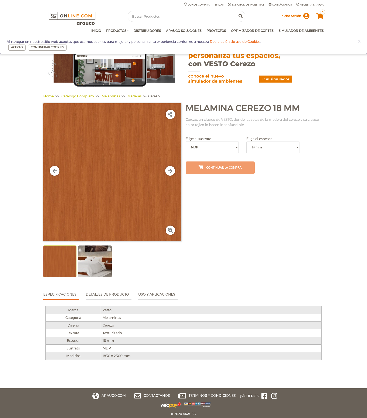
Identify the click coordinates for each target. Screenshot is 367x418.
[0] (319, 17)
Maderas (134, 96)
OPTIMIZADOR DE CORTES (252, 31)
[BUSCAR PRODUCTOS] (240, 16)
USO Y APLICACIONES (156, 294)
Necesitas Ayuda (311, 4)
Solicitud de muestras (247, 4)
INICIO (96, 31)
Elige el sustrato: (199, 139)
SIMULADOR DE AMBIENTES (301, 31)
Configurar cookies (47, 47)
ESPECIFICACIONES (59, 294)
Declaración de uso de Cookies (235, 42)
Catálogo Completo (77, 96)
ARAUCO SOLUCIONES (184, 31)
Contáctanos (281, 4)
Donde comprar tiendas (205, 4)
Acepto (17, 47)
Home (48, 96)
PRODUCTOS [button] (116, 31)
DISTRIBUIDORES (147, 31)
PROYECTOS (216, 31)
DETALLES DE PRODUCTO (107, 294)
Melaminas (111, 96)
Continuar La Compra (224, 167)
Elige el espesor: (259, 139)
